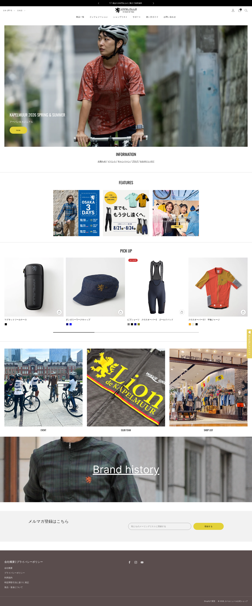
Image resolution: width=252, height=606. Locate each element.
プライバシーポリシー (14, 572)
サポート (137, 16)
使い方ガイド (152, 16)
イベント (112, 161)
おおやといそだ (147, 161)
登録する (208, 526)
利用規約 (8, 577)
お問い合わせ (170, 16)
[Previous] (98, 3)
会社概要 (8, 568)
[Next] (153, 3)
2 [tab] (126, 142)
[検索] (246, 10)
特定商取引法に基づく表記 (16, 582)
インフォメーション (99, 16)
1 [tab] (123, 142)
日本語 (20, 10)
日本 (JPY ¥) (8, 10)
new (18, 130)
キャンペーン (124, 161)
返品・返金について (13, 587)
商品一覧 (80, 16)
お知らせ (102, 161)
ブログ (135, 161)
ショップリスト (120, 16)
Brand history (126, 469)
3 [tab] (129, 142)
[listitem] (126, 3)
